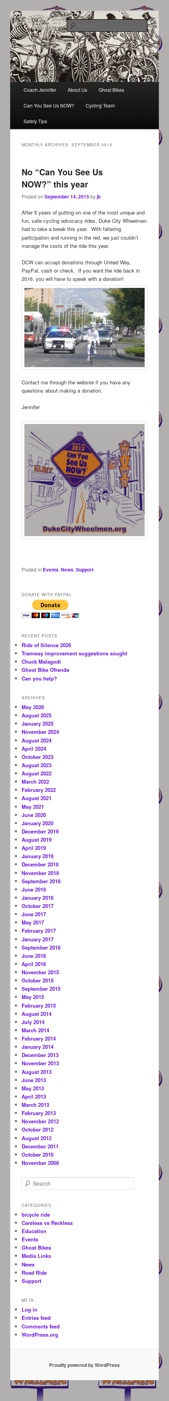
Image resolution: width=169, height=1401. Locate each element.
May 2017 (33, 922)
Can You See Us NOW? (49, 105)
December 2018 (40, 864)
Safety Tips (35, 121)
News (67, 569)
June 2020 (34, 815)
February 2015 (39, 1005)
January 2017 (37, 939)
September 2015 (41, 988)
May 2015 (33, 997)
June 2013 (34, 1080)
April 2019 (34, 848)
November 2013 (40, 1063)
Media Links (36, 1255)
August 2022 (36, 773)
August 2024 (36, 740)
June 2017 (34, 914)
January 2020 (37, 823)
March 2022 (35, 781)
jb (99, 196)
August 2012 (36, 1138)
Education (34, 1231)
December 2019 (40, 831)
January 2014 (37, 1046)
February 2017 (39, 930)
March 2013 (35, 1104)
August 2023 (36, 765)
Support (85, 569)
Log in (29, 1309)
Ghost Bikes (111, 89)
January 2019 (37, 856)
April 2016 (34, 964)
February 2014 (39, 1038)
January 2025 (37, 723)
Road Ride (34, 1272)
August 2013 (36, 1071)
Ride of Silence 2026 (46, 645)
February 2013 (39, 1113)
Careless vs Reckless (47, 1222)
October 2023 (37, 757)
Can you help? (39, 678)
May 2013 (33, 1088)
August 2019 (36, 839)
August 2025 (36, 715)
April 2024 (34, 748)
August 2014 (36, 1013)
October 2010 (37, 1154)
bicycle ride (36, 1214)
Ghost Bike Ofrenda (45, 669)
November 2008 (40, 1162)
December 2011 (40, 1146)
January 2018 (37, 897)
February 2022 (39, 789)
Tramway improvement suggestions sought (74, 653)
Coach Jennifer (40, 89)
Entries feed (36, 1317)
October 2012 (37, 1129)
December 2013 (40, 1055)
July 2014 (33, 1022)
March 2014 (35, 1030)
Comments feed (41, 1326)
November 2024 (40, 731)
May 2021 (33, 806)
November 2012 (40, 1121)
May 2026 (33, 707)
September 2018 (41, 881)
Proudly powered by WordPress (84, 1364)
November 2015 (40, 972)
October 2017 (37, 906)
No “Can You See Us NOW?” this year (62, 178)
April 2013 (34, 1096)
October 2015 (37, 980)
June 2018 (34, 889)
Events (51, 569)
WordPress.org (40, 1334)
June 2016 (34, 955)
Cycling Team (100, 105)
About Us (77, 89)
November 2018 (40, 873)
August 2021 (36, 798)
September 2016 (41, 947)
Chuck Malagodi (41, 661)
